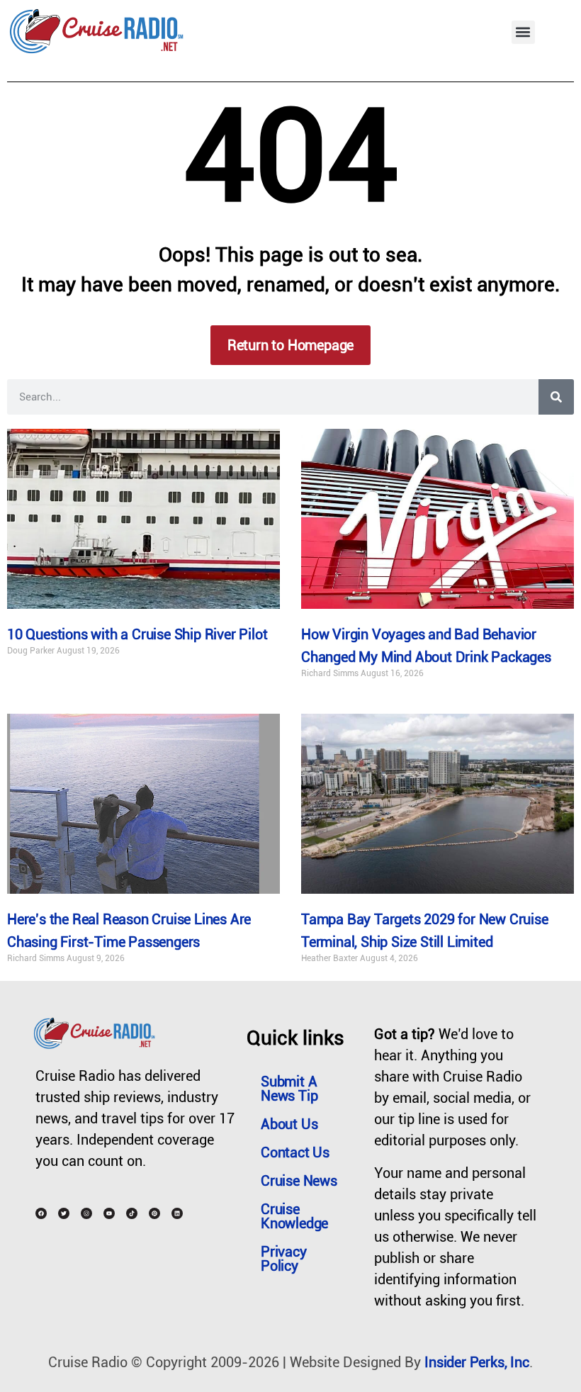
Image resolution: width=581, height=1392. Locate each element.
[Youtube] (109, 1213)
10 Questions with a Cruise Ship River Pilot (137, 634)
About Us (289, 1124)
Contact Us (295, 1152)
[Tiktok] (131, 1213)
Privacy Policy (284, 1258)
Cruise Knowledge (294, 1216)
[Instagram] (86, 1213)
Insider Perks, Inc (476, 1362)
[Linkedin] (177, 1213)
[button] (523, 32)
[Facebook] (41, 1213)
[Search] (556, 397)
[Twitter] (63, 1213)
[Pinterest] (154, 1213)
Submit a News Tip (289, 1088)
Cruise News (299, 1180)
